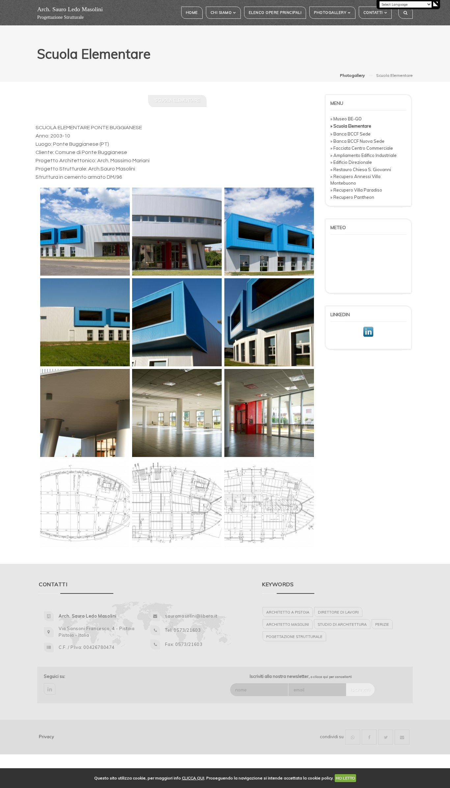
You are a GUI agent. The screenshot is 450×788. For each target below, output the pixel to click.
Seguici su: (54, 676)
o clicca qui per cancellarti (331, 677)
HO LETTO (345, 777)
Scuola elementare (177, 100)
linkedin (49, 689)
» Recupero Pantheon (352, 197)
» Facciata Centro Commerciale (361, 148)
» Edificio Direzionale (351, 162)
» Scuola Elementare (350, 126)
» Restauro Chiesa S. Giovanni (360, 169)
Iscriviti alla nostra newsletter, (301, 676)
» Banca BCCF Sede (350, 133)
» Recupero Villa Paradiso (356, 190)
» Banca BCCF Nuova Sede (357, 141)
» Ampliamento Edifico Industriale (363, 155)
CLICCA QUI (193, 777)
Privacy (46, 736)
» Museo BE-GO (346, 118)
